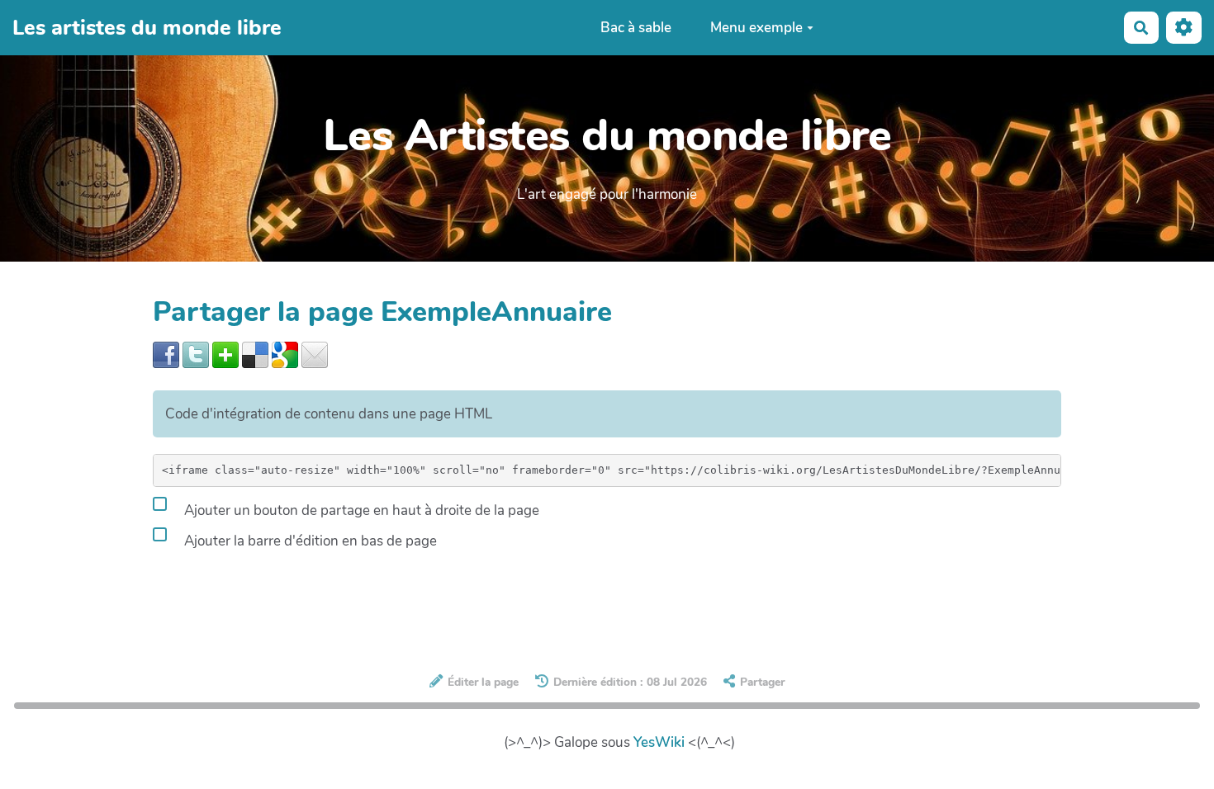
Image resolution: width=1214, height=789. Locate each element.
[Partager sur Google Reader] (285, 353)
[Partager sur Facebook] (166, 353)
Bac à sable (635, 27)
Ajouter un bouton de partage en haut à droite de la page (360, 510)
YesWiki (659, 742)
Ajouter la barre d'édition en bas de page (309, 541)
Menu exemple (756, 27)
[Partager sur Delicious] (255, 353)
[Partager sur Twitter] (196, 353)
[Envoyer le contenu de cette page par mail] (314, 353)
